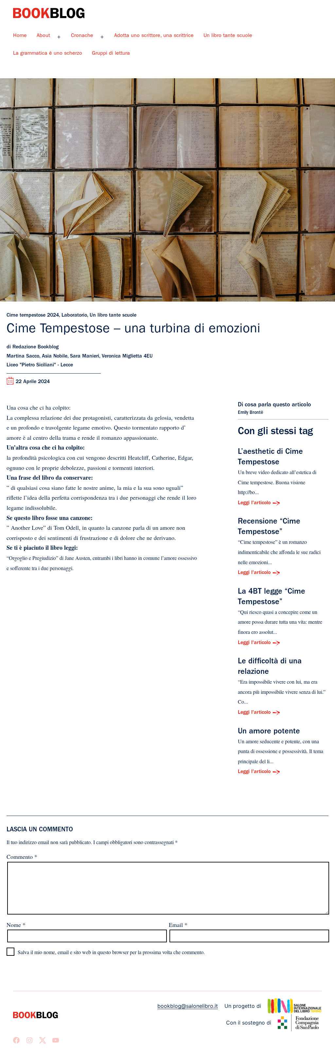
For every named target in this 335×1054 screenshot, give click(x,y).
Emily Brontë (250, 413)
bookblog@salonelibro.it (187, 1006)
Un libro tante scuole (227, 36)
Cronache (82, 36)
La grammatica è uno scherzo (47, 53)
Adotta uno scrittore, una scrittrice (154, 36)
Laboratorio (74, 315)
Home (20, 36)
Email (178, 925)
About (43, 36)
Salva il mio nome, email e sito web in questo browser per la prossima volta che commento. (111, 952)
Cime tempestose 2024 (33, 315)
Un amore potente (269, 732)
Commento (22, 856)
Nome (16, 925)
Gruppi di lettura (111, 53)
